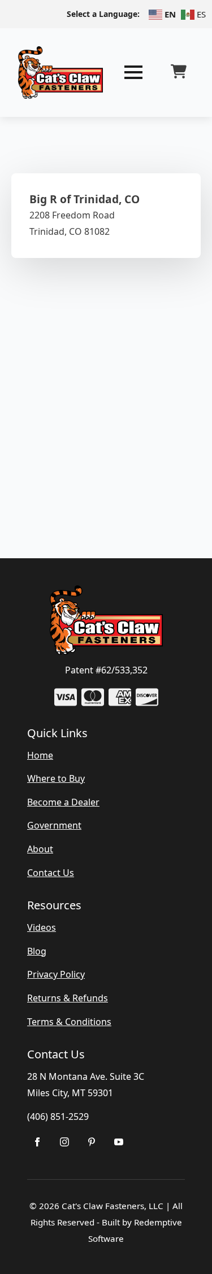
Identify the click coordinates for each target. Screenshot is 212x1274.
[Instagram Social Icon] (64, 1142)
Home (40, 755)
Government (54, 825)
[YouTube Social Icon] (119, 1142)
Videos (41, 927)
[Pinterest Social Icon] (91, 1142)
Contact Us (50, 872)
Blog (36, 951)
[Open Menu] (133, 72)
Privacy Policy (56, 974)
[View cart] (178, 72)
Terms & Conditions (69, 1021)
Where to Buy (56, 778)
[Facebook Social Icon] (37, 1142)
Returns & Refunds (67, 998)
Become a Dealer (63, 802)
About (40, 849)
